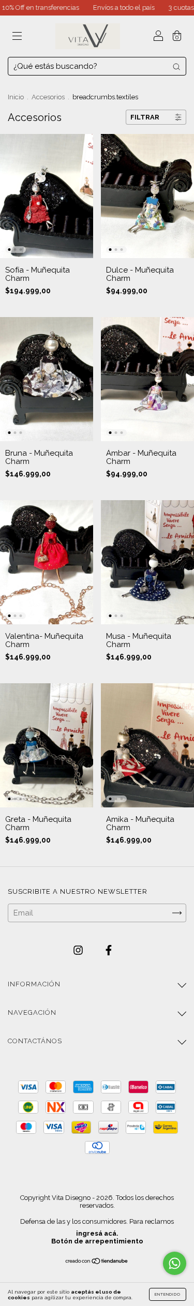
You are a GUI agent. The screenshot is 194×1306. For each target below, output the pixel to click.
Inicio (16, 97)
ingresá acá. (97, 1233)
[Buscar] (176, 66)
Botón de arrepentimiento (97, 1241)
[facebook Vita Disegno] (108, 950)
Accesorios (48, 97)
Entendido (168, 1294)
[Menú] (17, 37)
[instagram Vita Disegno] (79, 950)
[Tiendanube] (97, 1262)
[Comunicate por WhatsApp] (174, 1263)
